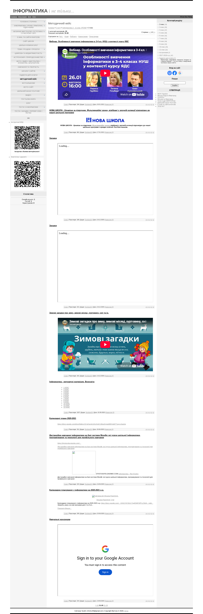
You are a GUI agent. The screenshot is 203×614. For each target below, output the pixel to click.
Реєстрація (22, 17)
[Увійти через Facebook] (174, 73)
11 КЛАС (66, 405)
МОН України (163, 94)
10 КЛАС (66, 403)
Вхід (29, 17)
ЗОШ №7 (161, 106)
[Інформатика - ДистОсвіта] (84, 474)
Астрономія (163, 52)
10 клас (162, 47)
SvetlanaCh (88, 104)
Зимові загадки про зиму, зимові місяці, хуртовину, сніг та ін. (79, 313)
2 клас (66, 104)
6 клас (161, 36)
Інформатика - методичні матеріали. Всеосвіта (71, 382)
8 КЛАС (66, 400)
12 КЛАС (66, 407)
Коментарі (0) (109, 104)
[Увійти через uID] (169, 73)
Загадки (53, 138)
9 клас (161, 44)
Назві (66, 36)
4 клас (161, 30)
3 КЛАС (66, 391)
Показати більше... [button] (64, 508)
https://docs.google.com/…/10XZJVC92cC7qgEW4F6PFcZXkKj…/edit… (127, 503)
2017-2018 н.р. (164, 55)
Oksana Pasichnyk (103, 500)
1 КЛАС (66, 387)
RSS (34, 17)
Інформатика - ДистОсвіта (128, 474)
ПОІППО (161, 97)
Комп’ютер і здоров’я (18, 157)
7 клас (161, 38)
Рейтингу (73, 36)
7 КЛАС (66, 398)
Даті (60, 36)
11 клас (162, 50)
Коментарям (83, 36)
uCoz (126, 611)
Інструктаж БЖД (17, 122)
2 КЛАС (66, 389)
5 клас (161, 33)
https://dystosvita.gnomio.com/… (69, 443)
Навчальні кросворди (59, 519)
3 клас (161, 27)
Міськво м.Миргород (165, 99)
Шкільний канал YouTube (167, 103)
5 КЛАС (66, 395)
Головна (14, 17)
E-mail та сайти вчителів (167, 104)
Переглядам (93, 36)
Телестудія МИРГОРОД (166, 101)
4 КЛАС (66, 393)
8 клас (161, 41)
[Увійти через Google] (179, 73)
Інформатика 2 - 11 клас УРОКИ (74, 28)
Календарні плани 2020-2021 (62, 418)
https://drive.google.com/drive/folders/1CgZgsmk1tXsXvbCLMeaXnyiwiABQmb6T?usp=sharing (92, 424)
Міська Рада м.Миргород (167, 95)
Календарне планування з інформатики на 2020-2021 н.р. (76, 490)
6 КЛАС (66, 396)
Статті (58, 28)
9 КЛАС (66, 402)
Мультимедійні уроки (101, 125)
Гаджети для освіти (166, 58)
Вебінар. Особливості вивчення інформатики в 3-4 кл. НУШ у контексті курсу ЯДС (89, 41)
